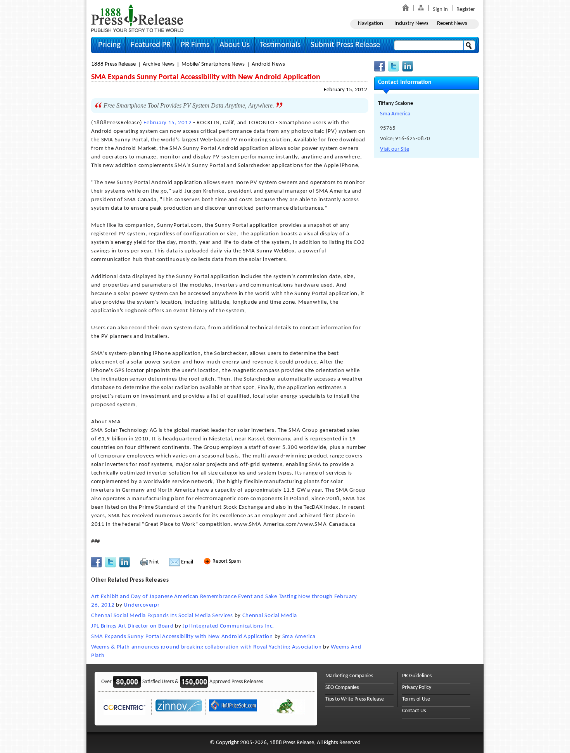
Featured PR (151, 45)
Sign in (440, 9)
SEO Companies (342, 687)
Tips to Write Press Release (354, 699)
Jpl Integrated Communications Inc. (228, 626)
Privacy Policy (416, 687)
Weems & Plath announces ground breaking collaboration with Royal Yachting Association (206, 647)
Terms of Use (416, 699)
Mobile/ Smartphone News (213, 64)
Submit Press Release (345, 45)
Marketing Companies (349, 676)
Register (465, 9)
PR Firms (195, 45)
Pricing (109, 45)
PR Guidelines (417, 676)
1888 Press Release (113, 64)
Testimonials (280, 45)
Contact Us (414, 711)
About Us (234, 45)
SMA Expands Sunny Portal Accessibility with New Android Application (182, 637)
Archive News (158, 64)
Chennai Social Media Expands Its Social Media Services (162, 616)
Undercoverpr (141, 605)
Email (186, 562)
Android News (268, 64)
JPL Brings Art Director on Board (132, 626)
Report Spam (226, 561)
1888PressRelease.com (137, 18)
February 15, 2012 (345, 90)
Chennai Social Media (269, 616)
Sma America (299, 637)
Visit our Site (394, 149)
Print (154, 562)
